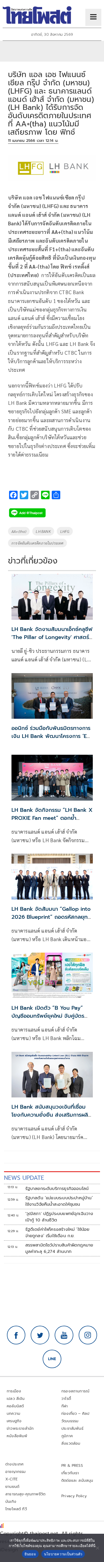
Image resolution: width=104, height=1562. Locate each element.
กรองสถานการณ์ (75, 1391)
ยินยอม (30, 1554)
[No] (97, 1548)
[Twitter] (40, 1335)
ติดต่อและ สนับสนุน (77, 1480)
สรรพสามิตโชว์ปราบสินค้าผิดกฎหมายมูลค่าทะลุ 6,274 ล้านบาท (59, 1248)
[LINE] (52, 1359)
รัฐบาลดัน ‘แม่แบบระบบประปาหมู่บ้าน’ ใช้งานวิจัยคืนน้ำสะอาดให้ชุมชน (59, 1201)
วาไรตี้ (66, 1398)
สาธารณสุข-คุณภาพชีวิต (25, 1494)
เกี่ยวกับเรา (70, 1473)
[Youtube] (64, 1335)
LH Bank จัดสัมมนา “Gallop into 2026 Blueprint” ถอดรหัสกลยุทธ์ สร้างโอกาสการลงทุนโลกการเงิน (51, 917)
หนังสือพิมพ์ (17, 1436)
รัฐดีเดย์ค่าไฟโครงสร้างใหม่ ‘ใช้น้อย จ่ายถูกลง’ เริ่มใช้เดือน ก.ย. (57, 1232)
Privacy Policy (74, 1496)
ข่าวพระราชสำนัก (20, 1428)
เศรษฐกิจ (14, 1421)
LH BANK (43, 531)
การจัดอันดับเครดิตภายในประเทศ (37, 543)
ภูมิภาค (67, 1436)
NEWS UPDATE (24, 1177)
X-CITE (11, 1479)
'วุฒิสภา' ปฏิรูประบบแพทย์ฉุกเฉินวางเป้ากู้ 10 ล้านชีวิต (59, 1217)
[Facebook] (16, 1335)
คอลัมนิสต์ (15, 1406)
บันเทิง (10, 1501)
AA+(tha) (18, 531)
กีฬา (64, 1406)
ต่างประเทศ (14, 1464)
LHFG (65, 531)
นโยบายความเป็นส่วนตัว (63, 1554)
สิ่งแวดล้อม (70, 1443)
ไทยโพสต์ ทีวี (16, 1509)
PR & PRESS (72, 1465)
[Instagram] (88, 1335)
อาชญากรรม (15, 1472)
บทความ (13, 1413)
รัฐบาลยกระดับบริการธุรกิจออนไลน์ (57, 1188)
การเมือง (14, 1391)
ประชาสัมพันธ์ (72, 1428)
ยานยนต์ (12, 1486)
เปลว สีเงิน (16, 1398)
